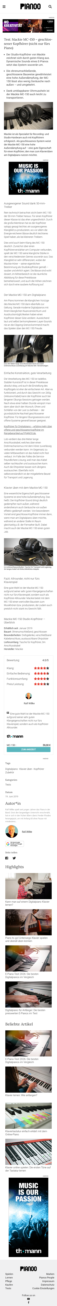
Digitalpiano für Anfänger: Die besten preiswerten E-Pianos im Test (25, 1012)
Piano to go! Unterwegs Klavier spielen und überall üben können (26, 939)
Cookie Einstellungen (43, 1288)
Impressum (48, 1281)
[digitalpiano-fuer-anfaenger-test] (28, 994)
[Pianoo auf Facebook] (28, 1302)
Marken (50, 1274)
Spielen (9, 1274)
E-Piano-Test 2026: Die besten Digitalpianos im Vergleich (21, 975)
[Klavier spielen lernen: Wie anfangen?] (28, 1079)
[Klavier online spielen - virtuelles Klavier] (28, 1152)
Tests (8, 784)
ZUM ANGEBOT (28, 749)
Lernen (9, 1277)
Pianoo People (46, 1277)
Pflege (8, 1281)
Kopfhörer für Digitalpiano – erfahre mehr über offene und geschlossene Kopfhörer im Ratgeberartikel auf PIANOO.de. (28, 430)
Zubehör (9, 772)
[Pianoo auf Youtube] (28, 1299)
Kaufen (9, 1284)
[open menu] (4, 6)
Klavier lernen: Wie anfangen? (21, 1095)
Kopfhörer (39, 769)
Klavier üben (25, 769)
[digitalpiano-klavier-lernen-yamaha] (28, 886)
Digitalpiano (11, 769)
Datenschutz (47, 1284)
